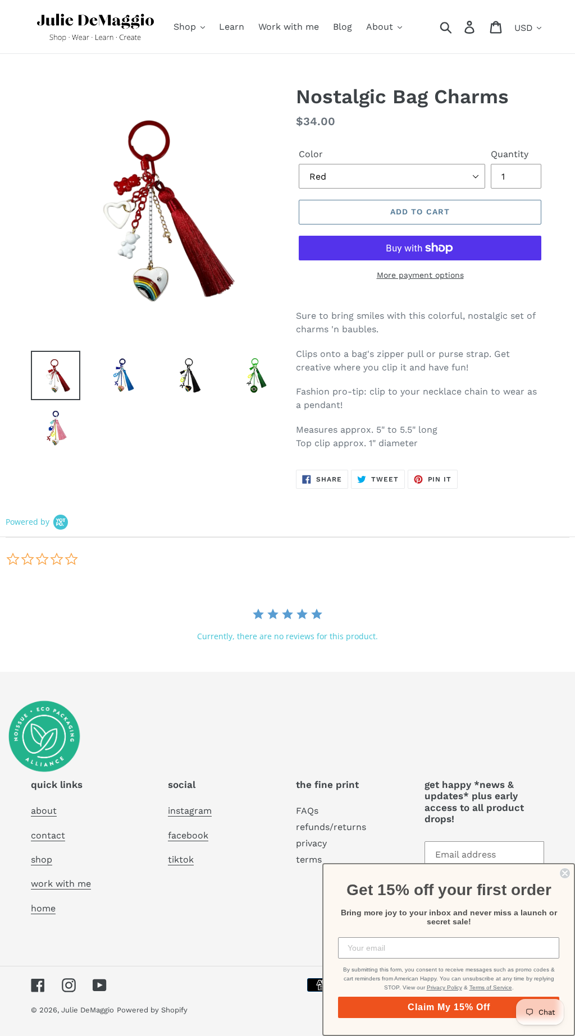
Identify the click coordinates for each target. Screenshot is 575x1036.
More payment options (420, 275)
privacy (311, 843)
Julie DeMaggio (87, 1010)
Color (311, 154)
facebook (188, 835)
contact (48, 835)
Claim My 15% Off (449, 1007)
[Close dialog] (565, 873)
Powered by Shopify (152, 1010)
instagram (190, 810)
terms (309, 859)
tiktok (181, 859)
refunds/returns (331, 827)
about (44, 810)
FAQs (307, 810)
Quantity (509, 154)
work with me (61, 883)
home (43, 908)
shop (41, 859)
